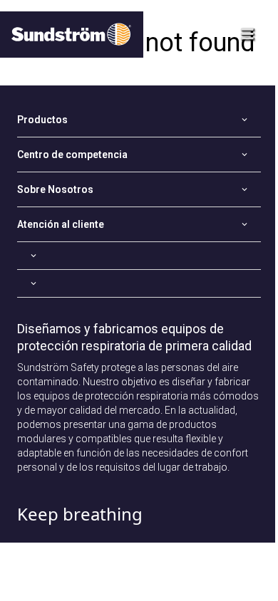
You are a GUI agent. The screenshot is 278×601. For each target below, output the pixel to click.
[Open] (139, 255)
